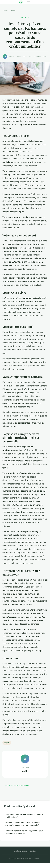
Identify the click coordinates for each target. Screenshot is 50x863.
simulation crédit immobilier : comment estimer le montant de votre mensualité (22, 823)
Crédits (13, 11)
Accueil (5, 11)
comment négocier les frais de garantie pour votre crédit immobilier (24, 831)
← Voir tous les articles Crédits (15, 785)
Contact (33, 851)
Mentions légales (20, 851)
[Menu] (28, 2)
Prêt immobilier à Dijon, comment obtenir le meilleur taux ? (24, 815)
